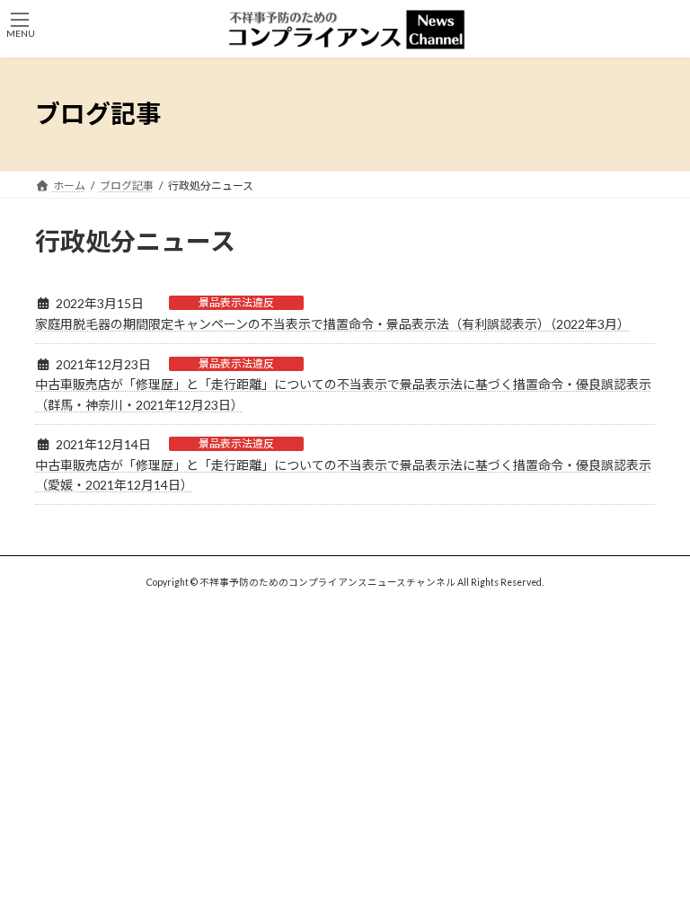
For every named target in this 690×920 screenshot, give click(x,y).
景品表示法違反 (236, 302)
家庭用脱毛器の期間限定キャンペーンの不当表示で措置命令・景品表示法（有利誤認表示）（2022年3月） (332, 324)
